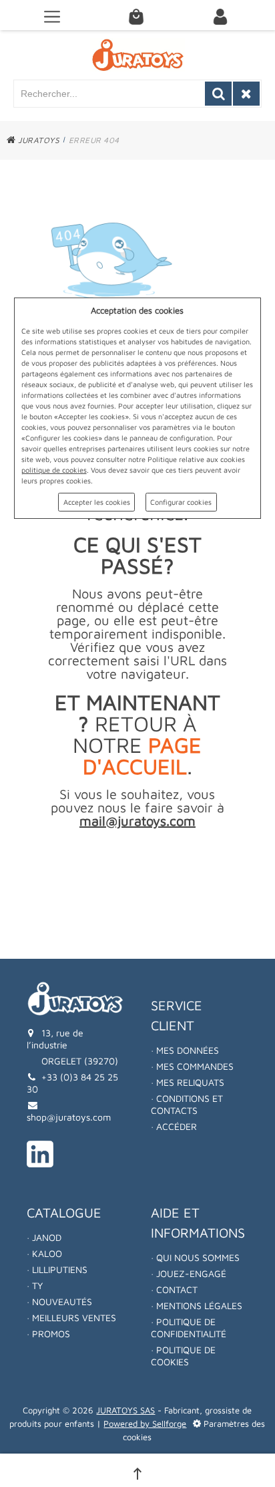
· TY (35, 1285)
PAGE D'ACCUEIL (142, 755)
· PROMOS (48, 1333)
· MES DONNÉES (185, 1050)
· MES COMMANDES (192, 1066)
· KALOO (44, 1253)
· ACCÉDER (174, 1126)
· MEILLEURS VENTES (71, 1317)
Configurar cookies (181, 501)
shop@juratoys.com (69, 1117)
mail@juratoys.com (137, 820)
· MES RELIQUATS (187, 1082)
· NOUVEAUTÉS (59, 1301)
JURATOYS (37, 140)
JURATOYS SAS (125, 1410)
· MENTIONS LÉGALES (196, 1305)
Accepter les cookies (96, 501)
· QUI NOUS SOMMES (195, 1257)
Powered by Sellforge (144, 1423)
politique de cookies (54, 469)
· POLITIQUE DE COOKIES (183, 1355)
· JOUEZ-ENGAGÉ (188, 1273)
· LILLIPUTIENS (57, 1269)
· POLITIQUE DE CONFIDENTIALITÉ (188, 1327)
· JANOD (44, 1237)
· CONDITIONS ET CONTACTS (187, 1104)
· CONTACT (174, 1289)
